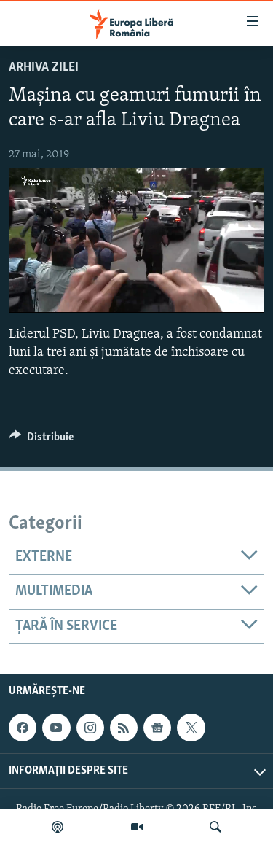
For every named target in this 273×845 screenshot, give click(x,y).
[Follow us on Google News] (157, 727)
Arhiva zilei (44, 67)
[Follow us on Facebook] (22, 727)
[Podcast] (57, 827)
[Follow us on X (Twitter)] (191, 727)
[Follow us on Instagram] (90, 727)
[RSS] (124, 727)
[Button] (41, 440)
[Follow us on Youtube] (56, 727)
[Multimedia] (137, 827)
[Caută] (215, 827)
